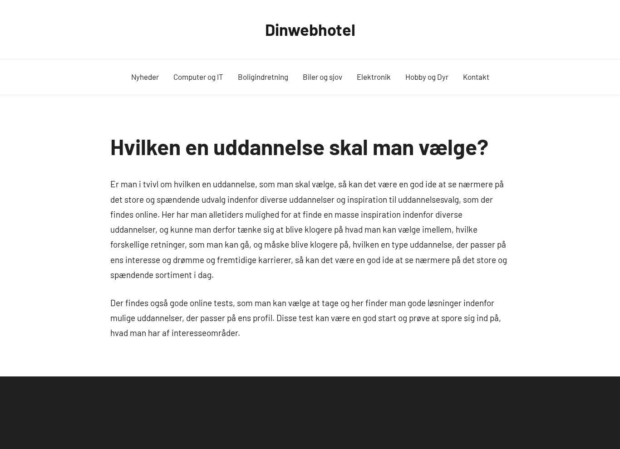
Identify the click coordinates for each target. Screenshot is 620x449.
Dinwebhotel (310, 29)
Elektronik (374, 76)
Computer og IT (198, 76)
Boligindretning (263, 76)
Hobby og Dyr (426, 76)
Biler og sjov (322, 76)
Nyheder (145, 76)
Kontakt (476, 76)
